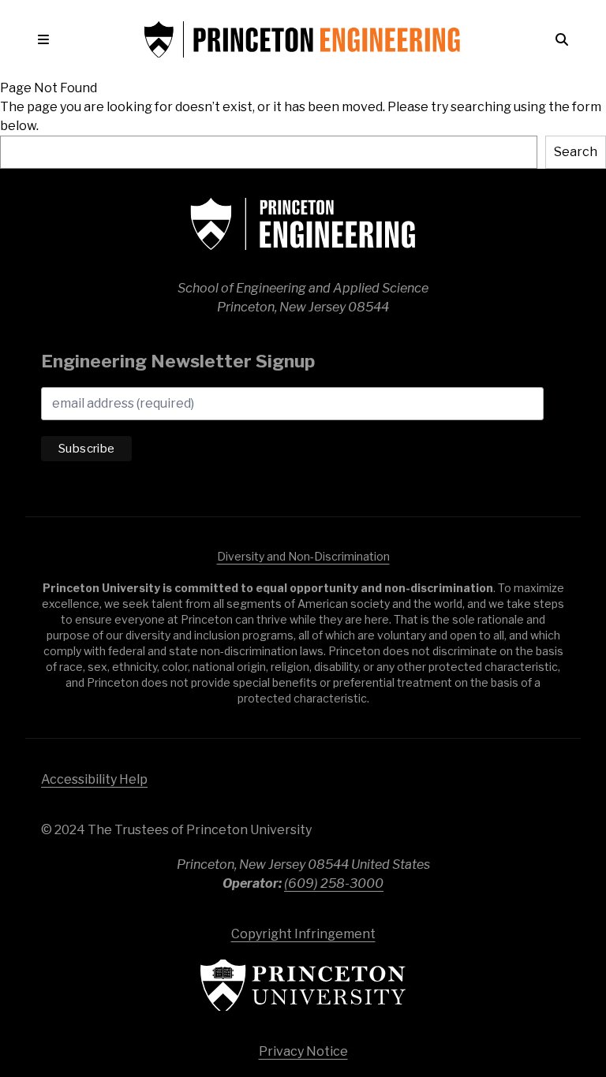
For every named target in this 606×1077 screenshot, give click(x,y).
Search (575, 151)
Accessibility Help (94, 779)
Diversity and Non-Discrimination (303, 556)
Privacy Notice (303, 1051)
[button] (46, 39)
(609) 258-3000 (333, 883)
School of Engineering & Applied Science (303, 223)
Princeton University (303, 985)
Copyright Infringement (303, 933)
